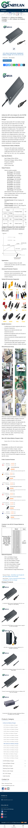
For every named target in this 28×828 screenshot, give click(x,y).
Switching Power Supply (8, 768)
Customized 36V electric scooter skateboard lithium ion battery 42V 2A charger (13, 714)
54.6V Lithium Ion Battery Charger (11, 749)
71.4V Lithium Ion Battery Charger (11, 758)
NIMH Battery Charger (8, 766)
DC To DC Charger (7, 773)
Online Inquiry (8, 60)
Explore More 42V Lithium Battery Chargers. (13, 441)
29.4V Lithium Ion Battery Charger (11, 737)
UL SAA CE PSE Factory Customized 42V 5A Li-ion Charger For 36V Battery (13, 604)
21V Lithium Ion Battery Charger (10, 733)
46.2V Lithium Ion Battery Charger (11, 745)
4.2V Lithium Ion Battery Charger (11, 725)
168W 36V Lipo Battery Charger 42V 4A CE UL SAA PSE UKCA (13, 670)
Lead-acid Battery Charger (8, 763)
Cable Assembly (6, 776)
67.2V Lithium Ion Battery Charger (11, 756)
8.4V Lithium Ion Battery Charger (11, 727)
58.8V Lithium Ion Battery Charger (11, 752)
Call (4, 827)
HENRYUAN (9, 822)
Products (5, 17)
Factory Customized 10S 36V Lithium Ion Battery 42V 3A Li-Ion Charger (13, 692)
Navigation (3, 10)
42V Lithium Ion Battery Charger (13, 20)
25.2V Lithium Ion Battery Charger (11, 735)
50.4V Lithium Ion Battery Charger (11, 747)
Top (23, 827)
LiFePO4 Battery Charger (8, 761)
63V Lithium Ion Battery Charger (10, 754)
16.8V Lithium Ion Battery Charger (11, 731)
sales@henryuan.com (9, 785)
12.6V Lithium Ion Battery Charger (11, 729)
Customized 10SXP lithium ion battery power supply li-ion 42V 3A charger (13, 626)
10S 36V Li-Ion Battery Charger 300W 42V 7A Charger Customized (13, 648)
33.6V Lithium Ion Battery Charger (11, 739)
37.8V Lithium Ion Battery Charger (11, 741)
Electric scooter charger (8, 771)
